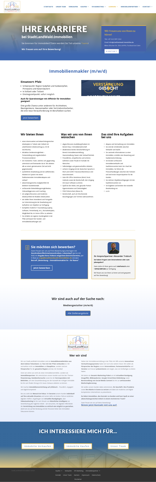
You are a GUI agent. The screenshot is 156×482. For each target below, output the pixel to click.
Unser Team (61, 7)
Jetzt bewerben (30, 117)
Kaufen (84, 7)
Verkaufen (73, 7)
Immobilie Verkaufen (37, 446)
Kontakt (146, 7)
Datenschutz (96, 475)
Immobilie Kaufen (78, 446)
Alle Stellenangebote (78, 313)
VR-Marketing (98, 7)
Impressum (85, 475)
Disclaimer (78, 479)
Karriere (112, 7)
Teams (84, 43)
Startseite (48, 7)
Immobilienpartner (129, 7)
